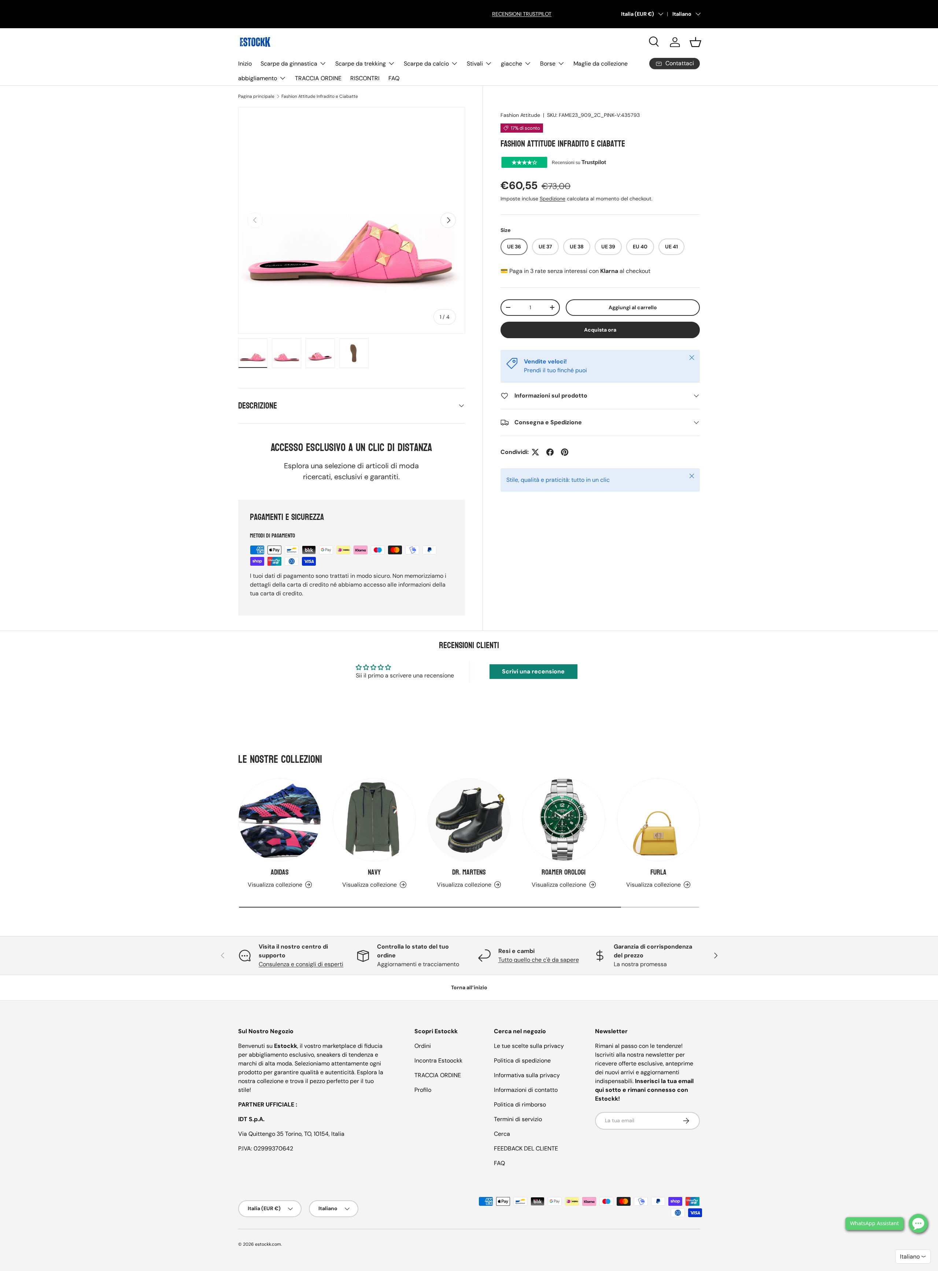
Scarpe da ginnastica (289, 63)
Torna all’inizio (469, 987)
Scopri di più (253, 21)
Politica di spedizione (522, 1060)
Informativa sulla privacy (527, 1075)
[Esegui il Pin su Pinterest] (564, 452)
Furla (658, 872)
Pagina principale (256, 96)
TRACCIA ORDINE (318, 78)
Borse (547, 63)
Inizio (245, 63)
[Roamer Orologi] (563, 820)
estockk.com (268, 1244)
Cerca (502, 1134)
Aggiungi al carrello (633, 307)
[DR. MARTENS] (469, 820)
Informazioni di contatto (526, 1090)
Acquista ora (600, 329)
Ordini (422, 1046)
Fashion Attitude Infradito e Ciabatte (319, 96)
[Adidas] (280, 820)
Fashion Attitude (520, 115)
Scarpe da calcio (426, 63)
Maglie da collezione (600, 63)
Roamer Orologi (564, 872)
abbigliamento (257, 78)
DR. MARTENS (469, 872)
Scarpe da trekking (360, 63)
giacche (511, 63)
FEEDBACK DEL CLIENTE (526, 1148)
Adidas (280, 872)
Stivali (475, 63)
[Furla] (658, 820)
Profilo (422, 1090)
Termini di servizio (518, 1119)
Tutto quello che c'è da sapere (538, 960)
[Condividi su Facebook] (550, 452)
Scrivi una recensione (533, 671)
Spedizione (552, 198)
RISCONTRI (365, 78)
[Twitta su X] (535, 452)
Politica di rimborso (520, 1104)
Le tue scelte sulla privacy (529, 1046)
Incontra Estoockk (438, 1060)
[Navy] (374, 820)
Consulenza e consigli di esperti (301, 964)
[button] (695, 42)
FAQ (393, 78)
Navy (374, 872)
